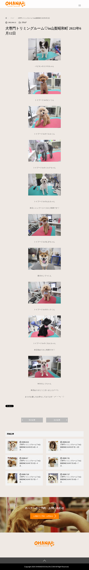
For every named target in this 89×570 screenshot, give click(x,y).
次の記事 (57, 420)
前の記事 (32, 420)
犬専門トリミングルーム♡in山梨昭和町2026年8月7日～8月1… (70, 447)
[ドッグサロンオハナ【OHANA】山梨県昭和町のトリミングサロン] (15, 4)
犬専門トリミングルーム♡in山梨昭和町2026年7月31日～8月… (30, 463)
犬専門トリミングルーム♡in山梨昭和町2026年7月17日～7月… (30, 479)
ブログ (24, 22)
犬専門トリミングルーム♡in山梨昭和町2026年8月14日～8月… (30, 447)
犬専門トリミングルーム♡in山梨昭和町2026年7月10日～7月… (70, 479)
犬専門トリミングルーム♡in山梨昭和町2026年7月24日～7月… (70, 463)
